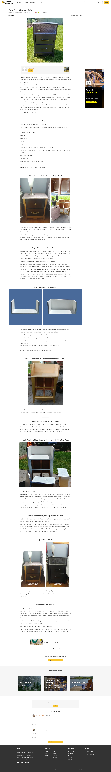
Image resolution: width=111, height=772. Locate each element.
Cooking (55, 751)
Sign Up (106, 2)
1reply (34, 724)
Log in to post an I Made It (55, 660)
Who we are (70, 759)
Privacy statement (43, 769)
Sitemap (70, 757)
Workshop (19, 12)
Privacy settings (52, 769)
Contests (26, 2)
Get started (70, 753)
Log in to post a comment (55, 742)
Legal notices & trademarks (86, 769)
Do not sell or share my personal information (68, 769)
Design (46, 755)
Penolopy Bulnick (40, 715)
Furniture (26, 12)
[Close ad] (103, 70)
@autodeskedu (90, 754)
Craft (46, 757)
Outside (55, 755)
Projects (19, 2)
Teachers (32, 2)
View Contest (75, 642)
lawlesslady (13, 12)
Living (54, 753)
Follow (30, 70)
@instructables (90, 751)
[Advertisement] (94, 88)
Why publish (71, 751)
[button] (81, 15)
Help (69, 755)
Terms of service (33, 769)
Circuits (46, 751)
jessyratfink (38, 730)
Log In (99, 2)
